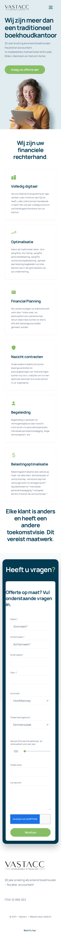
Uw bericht (15, 782)
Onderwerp (16, 764)
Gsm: (13, 672)
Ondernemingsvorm (20, 717)
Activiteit (15, 693)
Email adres (16, 654)
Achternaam (17, 636)
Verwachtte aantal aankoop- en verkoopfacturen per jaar (26, 742)
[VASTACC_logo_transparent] (17, 5)
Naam (14, 619)
